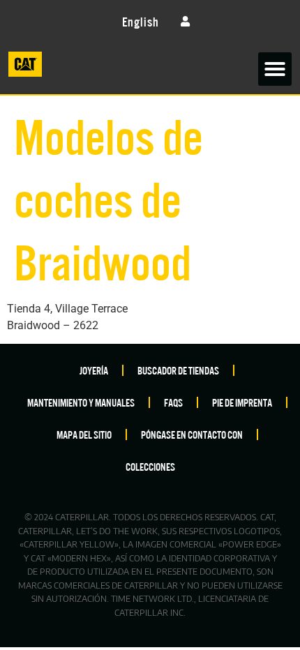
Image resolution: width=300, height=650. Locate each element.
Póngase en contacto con (192, 434)
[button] (275, 69)
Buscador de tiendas (178, 370)
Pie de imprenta (242, 402)
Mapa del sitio (84, 434)
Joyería (94, 370)
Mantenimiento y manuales (81, 402)
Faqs (173, 402)
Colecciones (150, 466)
